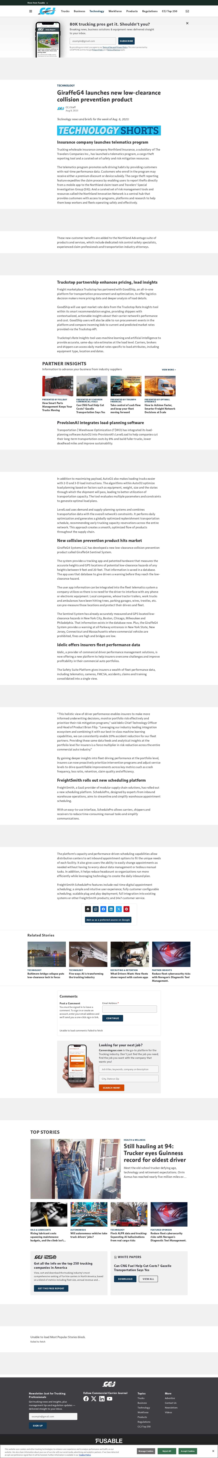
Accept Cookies (188, 1451)
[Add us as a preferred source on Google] (96, 909)
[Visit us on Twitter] (94, 1398)
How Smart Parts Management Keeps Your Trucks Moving (57, 406)
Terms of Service (113, 50)
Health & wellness (134, 1140)
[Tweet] (119, 909)
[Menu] (30, 11)
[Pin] (126, 909)
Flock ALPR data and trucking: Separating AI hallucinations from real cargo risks (128, 1237)
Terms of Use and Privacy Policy (115, 47)
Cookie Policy (85, 1455)
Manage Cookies (146, 1451)
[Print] (88, 909)
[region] (109, 1451)
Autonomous (78, 1230)
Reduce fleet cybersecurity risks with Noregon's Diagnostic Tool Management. (171, 977)
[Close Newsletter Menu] (187, 23)
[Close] (213, 1451)
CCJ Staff (71, 107)
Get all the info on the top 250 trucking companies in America (63, 1265)
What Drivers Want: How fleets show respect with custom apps (129, 975)
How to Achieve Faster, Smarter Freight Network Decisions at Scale (160, 409)
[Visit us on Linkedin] (102, 1398)
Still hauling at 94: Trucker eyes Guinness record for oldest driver (155, 1153)
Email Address (110, 1003)
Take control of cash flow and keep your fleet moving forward (125, 409)
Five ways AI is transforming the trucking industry (86, 975)
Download (125, 1278)
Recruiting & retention (124, 970)
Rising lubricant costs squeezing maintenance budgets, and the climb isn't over (46, 1237)
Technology (66, 85)
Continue (112, 1018)
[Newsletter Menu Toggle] (187, 11)
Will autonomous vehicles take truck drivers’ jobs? (88, 1235)
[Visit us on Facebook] (86, 1398)
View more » (169, 369)
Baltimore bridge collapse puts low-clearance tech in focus (45, 975)
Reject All (167, 1451)
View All (148, 1278)
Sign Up (38, 1425)
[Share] (103, 909)
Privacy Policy (98, 50)
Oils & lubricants (40, 1230)
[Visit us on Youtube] (109, 1398)
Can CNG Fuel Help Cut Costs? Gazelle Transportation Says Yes (90, 409)
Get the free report (51, 1288)
